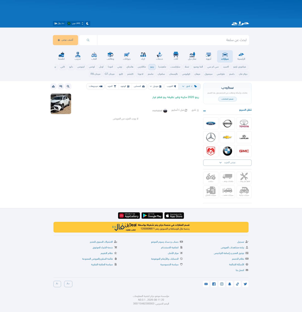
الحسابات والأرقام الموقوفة (165, 259)
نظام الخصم (238, 259)
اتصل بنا (240, 270)
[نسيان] (227, 123)
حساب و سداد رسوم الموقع (165, 242)
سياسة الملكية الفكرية (102, 264)
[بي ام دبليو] (227, 151)
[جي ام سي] (244, 151)
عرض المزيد (230, 162)
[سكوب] (61, 86)
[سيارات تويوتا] (244, 123)
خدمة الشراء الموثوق (103, 247)
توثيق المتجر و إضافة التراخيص (229, 253)
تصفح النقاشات (227, 99)
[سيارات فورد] (210, 123)
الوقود (123, 86)
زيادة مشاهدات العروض (232, 247)
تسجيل (240, 242)
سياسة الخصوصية (169, 264)
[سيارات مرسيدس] (210, 137)
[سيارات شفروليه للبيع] (227, 137)
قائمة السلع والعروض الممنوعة (97, 259)
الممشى (137, 86)
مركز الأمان (173, 253)
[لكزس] (244, 137)
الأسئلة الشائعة (236, 264)
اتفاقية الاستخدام (170, 247)
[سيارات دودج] (210, 151)
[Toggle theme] (87, 23)
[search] (88, 40)
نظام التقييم (107, 253)
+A (68, 283)
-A (57, 283)
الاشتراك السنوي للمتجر (101, 242)
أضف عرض (67, 40)
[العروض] (53, 86)
